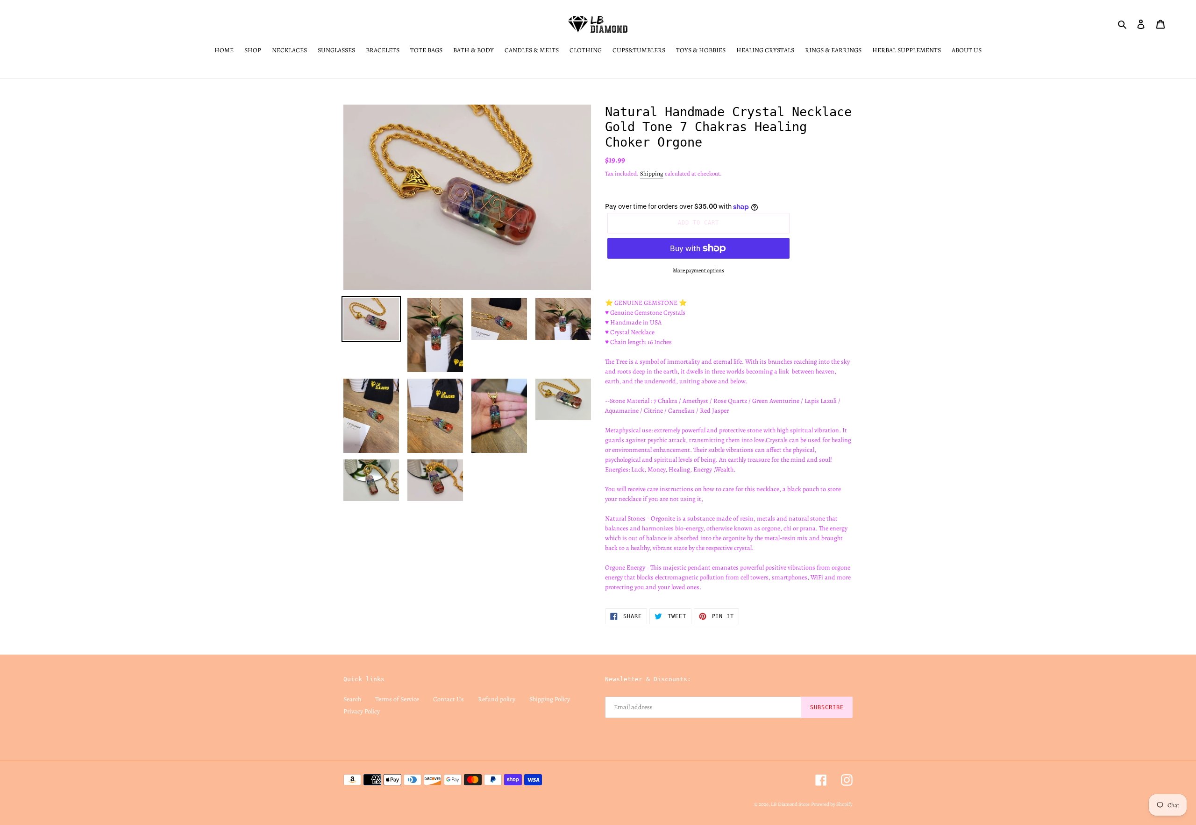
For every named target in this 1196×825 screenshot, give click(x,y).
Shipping (651, 173)
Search (352, 699)
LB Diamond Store (790, 804)
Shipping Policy (549, 699)
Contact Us (448, 699)
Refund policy (496, 699)
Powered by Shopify (832, 804)
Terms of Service (397, 699)
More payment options (698, 270)
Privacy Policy (361, 711)
